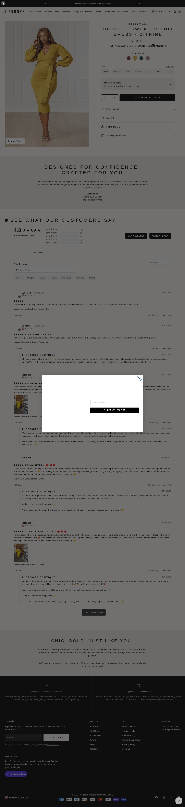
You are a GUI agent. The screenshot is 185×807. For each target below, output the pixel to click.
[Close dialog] (139, 378)
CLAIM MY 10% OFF (114, 410)
